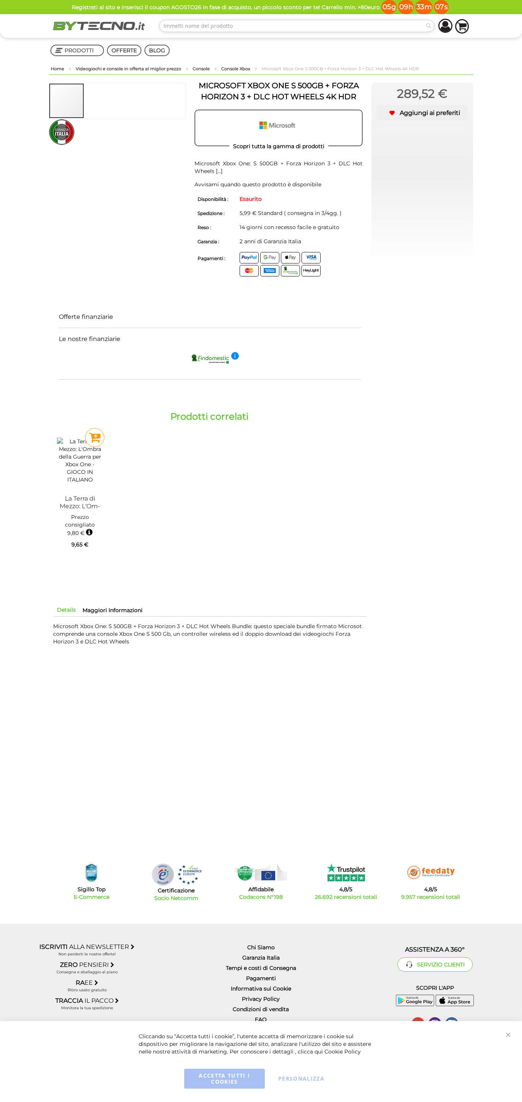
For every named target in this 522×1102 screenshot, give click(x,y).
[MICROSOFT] (279, 128)
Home (58, 68)
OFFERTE (124, 50)
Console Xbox (236, 68)
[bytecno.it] (99, 26)
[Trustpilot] (346, 872)
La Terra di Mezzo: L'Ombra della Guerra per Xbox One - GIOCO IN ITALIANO (80, 502)
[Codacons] (261, 872)
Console (202, 68)
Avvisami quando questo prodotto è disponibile (258, 184)
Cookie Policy (342, 1051)
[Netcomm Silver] (162, 875)
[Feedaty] (430, 872)
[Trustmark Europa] (189, 875)
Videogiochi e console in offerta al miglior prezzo (129, 68)
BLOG (157, 50)
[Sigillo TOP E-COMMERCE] (91, 873)
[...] (218, 171)
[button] (101, 101)
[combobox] (296, 26)
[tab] (66, 610)
